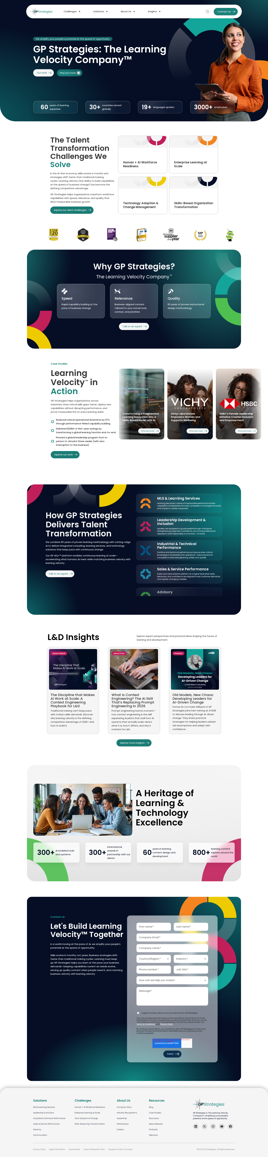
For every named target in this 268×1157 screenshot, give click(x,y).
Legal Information (57, 1149)
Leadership (122, 1118)
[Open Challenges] (79, 11)
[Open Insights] (159, 11)
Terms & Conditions (145, 1024)
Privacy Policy (166, 1024)
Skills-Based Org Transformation (90, 1124)
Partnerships (123, 1124)
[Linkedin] (196, 1126)
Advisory (37, 1129)
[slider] (190, 404)
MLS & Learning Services (44, 1107)
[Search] (208, 12)
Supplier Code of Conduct (120, 1149)
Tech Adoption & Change (86, 1118)
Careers (120, 1129)
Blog (151, 1107)
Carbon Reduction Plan (94, 1149)
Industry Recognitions (127, 1112)
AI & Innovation (40, 1135)
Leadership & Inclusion (43, 1112)
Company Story (124, 1107)
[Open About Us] (134, 11)
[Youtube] (222, 1126)
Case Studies (155, 1112)
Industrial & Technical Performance (49, 1118)
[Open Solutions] (106, 11)
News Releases (156, 1124)
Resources (154, 1118)
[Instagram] (213, 1126)
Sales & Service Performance (46, 1124)
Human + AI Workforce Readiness (90, 1107)
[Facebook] (230, 1126)
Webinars (153, 1135)
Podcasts (153, 1129)
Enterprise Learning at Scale (87, 1112)
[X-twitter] (204, 1126)
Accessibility (74, 1149)
